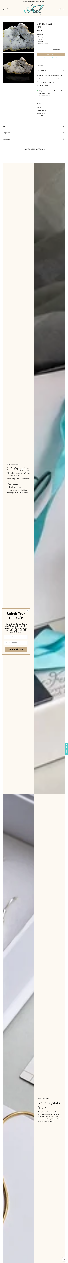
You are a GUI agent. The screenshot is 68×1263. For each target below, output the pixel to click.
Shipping (6, 133)
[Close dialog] (27, 610)
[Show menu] (3, 9)
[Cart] (64, 9)
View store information (44, 96)
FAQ (4, 126)
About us (6, 139)
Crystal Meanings (41, 70)
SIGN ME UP (16, 649)
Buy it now (51, 54)
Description (40, 66)
